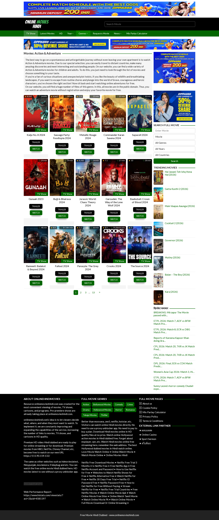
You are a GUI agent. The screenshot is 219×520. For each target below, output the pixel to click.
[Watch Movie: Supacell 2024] (139, 113)
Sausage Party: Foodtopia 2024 (62, 136)
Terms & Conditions (153, 420)
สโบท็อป (146, 443)
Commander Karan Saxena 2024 (114, 136)
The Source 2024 (140, 266)
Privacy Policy (150, 416)
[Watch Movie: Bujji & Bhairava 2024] (62, 177)
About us (147, 403)
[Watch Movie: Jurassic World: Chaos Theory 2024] (88, 177)
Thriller (104, 415)
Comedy (119, 404)
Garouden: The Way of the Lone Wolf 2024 (114, 202)
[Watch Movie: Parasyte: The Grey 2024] (88, 244)
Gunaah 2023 (36, 198)
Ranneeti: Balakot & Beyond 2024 (36, 267)
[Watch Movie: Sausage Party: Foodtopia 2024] (62, 113)
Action (86, 404)
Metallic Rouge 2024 (88, 136)
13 (93, 292)
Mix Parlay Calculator (154, 412)
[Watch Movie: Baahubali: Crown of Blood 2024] (139, 177)
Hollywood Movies (102, 410)
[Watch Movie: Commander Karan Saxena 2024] (113, 113)
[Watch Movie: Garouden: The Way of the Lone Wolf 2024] (113, 177)
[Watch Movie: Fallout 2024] (62, 244)
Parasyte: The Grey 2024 (87, 267)
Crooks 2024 (114, 266)
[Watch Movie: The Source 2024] (139, 244)
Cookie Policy (150, 407)
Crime (130, 404)
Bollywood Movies (102, 404)
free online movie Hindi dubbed (51, 468)
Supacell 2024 (139, 134)
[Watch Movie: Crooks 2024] (113, 244)
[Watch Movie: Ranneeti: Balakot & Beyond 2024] (36, 244)
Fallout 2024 (62, 266)
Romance (130, 410)
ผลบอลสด (147, 430)
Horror (118, 410)
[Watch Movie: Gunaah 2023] (36, 177)
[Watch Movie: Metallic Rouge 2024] (88, 113)
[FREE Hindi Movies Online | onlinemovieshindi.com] (38, 23)
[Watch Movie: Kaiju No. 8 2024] (36, 113)
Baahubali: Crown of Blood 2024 (140, 200)
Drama (86, 410)
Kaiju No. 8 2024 (36, 134)
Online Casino (149, 434)
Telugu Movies (90, 415)
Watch (36, 149)
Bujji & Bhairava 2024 (62, 200)
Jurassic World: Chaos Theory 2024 (87, 202)
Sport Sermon (149, 438)
